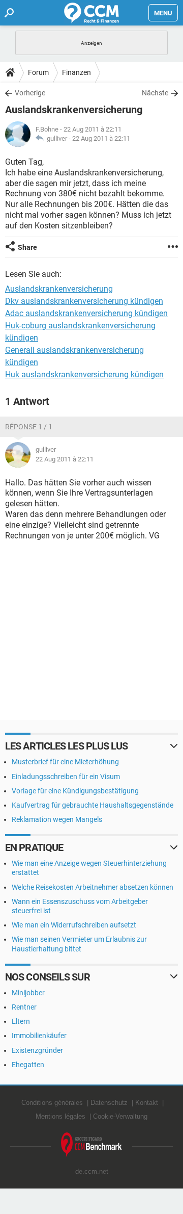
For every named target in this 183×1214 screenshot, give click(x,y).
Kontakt (146, 1102)
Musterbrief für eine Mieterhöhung (65, 762)
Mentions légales (60, 1116)
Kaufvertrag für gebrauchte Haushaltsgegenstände (92, 805)
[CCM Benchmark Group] (91, 1144)
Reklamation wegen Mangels (57, 819)
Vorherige (30, 93)
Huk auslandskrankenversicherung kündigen (84, 374)
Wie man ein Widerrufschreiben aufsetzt (74, 925)
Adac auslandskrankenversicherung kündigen (86, 313)
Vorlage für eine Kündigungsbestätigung (75, 791)
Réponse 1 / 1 (28, 427)
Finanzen (76, 72)
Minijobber (28, 993)
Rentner (24, 1007)
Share (27, 247)
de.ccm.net (91, 1171)
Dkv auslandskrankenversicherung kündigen (84, 301)
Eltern (21, 1021)
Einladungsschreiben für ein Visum (66, 776)
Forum (38, 72)
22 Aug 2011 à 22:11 (101, 138)
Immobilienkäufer (39, 1035)
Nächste (155, 93)
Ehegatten (28, 1065)
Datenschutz (109, 1102)
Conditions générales (52, 1102)
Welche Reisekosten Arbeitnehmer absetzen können (92, 887)
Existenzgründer (37, 1050)
